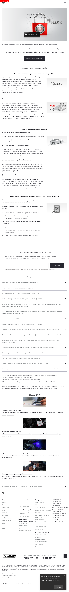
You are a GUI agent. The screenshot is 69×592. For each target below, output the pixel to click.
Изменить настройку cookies (9, 575)
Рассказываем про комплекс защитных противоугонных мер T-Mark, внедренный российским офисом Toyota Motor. (32, 476)
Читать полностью (45, 587)
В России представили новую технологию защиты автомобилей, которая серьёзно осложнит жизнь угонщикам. (32, 412)
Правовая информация (8, 573)
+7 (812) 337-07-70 (49, 558)
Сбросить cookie (6, 577)
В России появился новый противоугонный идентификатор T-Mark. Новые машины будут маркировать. (31, 434)
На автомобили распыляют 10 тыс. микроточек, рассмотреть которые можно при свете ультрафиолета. (30, 455)
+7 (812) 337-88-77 (30, 558)
